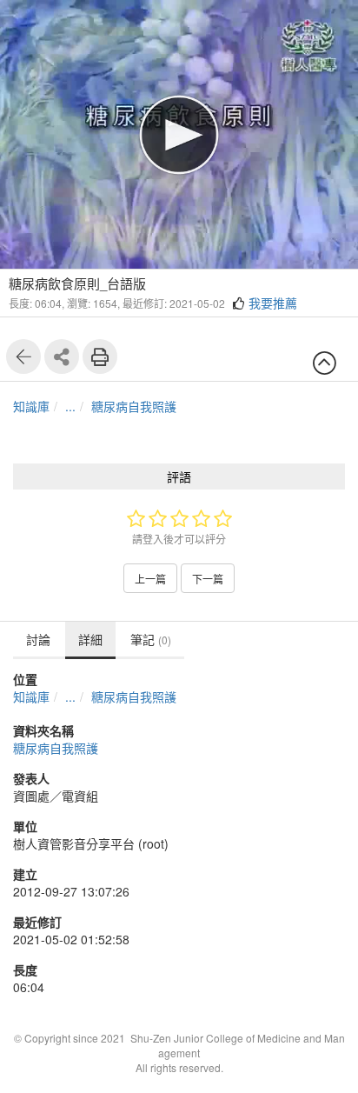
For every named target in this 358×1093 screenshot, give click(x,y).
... (70, 406)
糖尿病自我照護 (133, 406)
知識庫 (31, 406)
